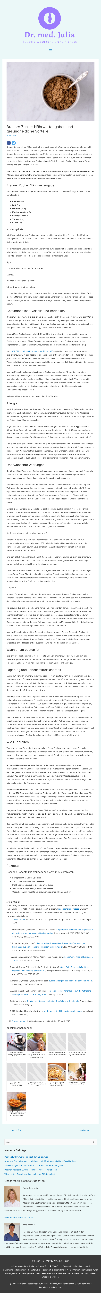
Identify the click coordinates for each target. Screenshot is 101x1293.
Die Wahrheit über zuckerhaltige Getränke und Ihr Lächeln (53, 1001)
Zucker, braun (18, 919)
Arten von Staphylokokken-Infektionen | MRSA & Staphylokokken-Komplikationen (40, 1161)
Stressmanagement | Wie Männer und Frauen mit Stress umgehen (33, 1165)
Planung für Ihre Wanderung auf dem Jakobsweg (26, 1157)
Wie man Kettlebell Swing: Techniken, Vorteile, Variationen (30, 1170)
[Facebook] (9, 143)
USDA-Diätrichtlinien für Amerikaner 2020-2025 (31, 351)
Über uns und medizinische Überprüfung (31, 1266)
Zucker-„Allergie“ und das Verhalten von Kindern (70, 981)
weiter (84, 1130)
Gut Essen (11, 135)
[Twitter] (14, 143)
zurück (16, 1130)
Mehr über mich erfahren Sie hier (19, 1217)
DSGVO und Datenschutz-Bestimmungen (70, 1266)
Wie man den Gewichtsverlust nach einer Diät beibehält (29, 1174)
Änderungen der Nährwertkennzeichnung (63, 1011)
